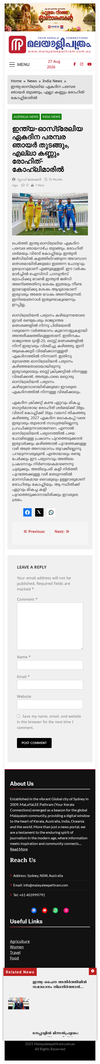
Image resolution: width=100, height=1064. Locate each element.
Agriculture (20, 941)
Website (24, 697)
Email (23, 677)
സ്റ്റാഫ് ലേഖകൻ (29, 179)
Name (24, 657)
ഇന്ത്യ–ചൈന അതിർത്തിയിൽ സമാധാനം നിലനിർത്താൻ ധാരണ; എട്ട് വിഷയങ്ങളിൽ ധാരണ (60, 989)
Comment (27, 599)
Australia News (26, 117)
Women (17, 947)
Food (14, 958)
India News (51, 117)
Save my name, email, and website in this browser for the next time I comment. (49, 723)
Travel (15, 953)
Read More (19, 849)
